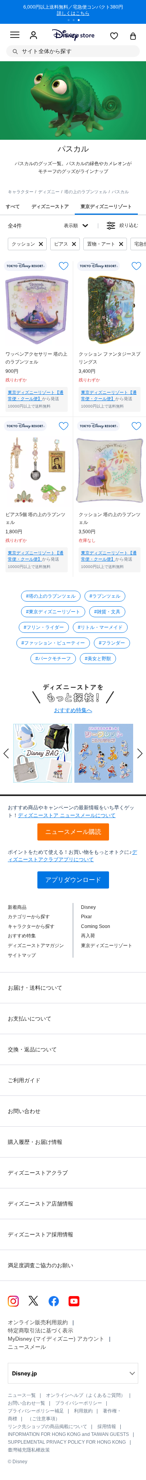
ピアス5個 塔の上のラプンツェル (35, 518)
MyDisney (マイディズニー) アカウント (56, 1339)
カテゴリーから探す (29, 916)
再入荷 (88, 936)
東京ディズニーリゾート (106, 945)
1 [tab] (71, 21)
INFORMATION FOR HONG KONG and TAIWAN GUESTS (68, 1434)
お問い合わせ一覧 (26, 1403)
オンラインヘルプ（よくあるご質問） (85, 1395)
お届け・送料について (35, 988)
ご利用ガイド (24, 1080)
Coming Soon (95, 926)
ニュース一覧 (22, 1395)
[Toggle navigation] (15, 36)
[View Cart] (133, 36)
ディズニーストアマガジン (36, 945)
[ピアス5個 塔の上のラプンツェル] (36, 470)
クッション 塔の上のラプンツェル (110, 518)
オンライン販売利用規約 (38, 1322)
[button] (6, 753)
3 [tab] (81, 21)
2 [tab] (76, 21)
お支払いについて (29, 1018)
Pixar (86, 916)
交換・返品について (32, 1049)
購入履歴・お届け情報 (35, 1142)
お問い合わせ (24, 1111)
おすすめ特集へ (73, 710)
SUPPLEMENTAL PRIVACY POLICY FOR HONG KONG (67, 1442)
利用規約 (83, 1411)
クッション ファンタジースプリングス (110, 358)
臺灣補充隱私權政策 (29, 1450)
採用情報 (106, 1426)
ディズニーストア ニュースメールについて (67, 815)
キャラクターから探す (31, 926)
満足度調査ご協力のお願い (40, 1265)
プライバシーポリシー (78, 1403)
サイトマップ (22, 955)
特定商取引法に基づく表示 (40, 1330)
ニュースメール (27, 1347)
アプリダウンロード (73, 879)
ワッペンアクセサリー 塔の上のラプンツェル (36, 358)
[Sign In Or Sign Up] (33, 35)
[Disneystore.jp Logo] (73, 34)
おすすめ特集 (22, 936)
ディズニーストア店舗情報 (40, 1203)
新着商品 (17, 907)
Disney (88, 907)
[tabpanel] (73, 12)
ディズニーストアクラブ (38, 1173)
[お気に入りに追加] (64, 266)
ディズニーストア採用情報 (40, 1234)
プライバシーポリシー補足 (36, 1411)
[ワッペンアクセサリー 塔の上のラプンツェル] (36, 310)
